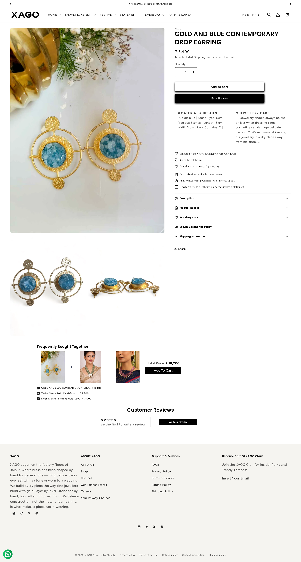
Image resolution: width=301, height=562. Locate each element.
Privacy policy (127, 555)
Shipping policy (217, 555)
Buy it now (219, 98)
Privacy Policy (161, 471)
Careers (86, 491)
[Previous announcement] (10, 4)
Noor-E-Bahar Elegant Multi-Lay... (61, 398)
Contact (86, 478)
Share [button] (182, 249)
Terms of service (148, 555)
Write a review (178, 421)
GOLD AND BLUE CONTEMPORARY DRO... (66, 387)
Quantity (180, 64)
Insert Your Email (235, 478)
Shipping (199, 57)
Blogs (85, 471)
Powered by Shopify (104, 555)
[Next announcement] (290, 4)
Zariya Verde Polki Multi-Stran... (59, 393)
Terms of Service (163, 478)
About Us (87, 464)
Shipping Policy (162, 491)
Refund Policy (161, 485)
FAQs (155, 464)
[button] (54, 14)
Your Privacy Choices (95, 498)
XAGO (88, 555)
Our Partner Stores (94, 485)
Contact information (193, 555)
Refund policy (170, 555)
